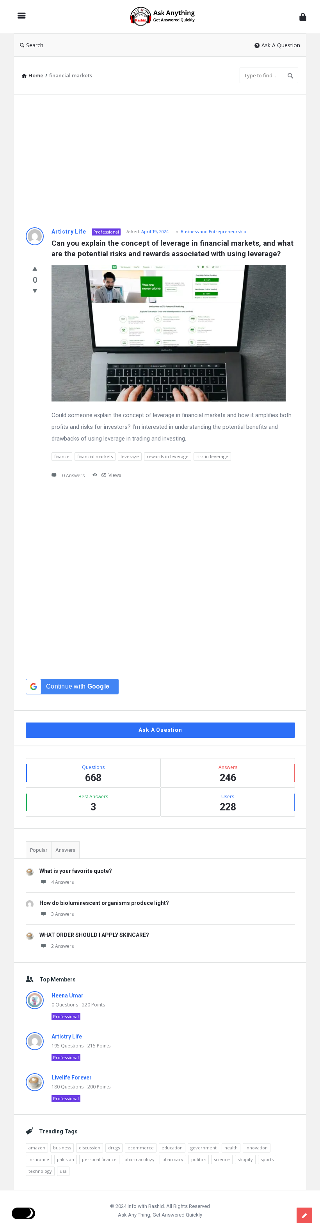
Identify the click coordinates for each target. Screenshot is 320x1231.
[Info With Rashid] (166, 16)
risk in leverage (212, 456)
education (172, 1148)
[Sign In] (302, 16)
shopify (245, 1159)
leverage (130, 456)
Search (34, 45)
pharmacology (139, 1159)
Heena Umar (68, 995)
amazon (36, 1148)
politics (198, 1159)
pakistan (65, 1159)
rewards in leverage (167, 456)
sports (267, 1159)
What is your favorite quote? (75, 871)
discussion (89, 1148)
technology (40, 1171)
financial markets (95, 456)
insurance (38, 1159)
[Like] (34, 268)
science (222, 1159)
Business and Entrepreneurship (213, 231)
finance (61, 456)
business (62, 1148)
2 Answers (62, 946)
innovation (256, 1148)
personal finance (99, 1159)
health (231, 1148)
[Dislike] (34, 291)
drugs (114, 1148)
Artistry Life (69, 231)
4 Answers (62, 882)
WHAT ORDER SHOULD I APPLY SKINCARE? (94, 935)
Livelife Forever (72, 1077)
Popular (38, 850)
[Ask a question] (304, 1215)
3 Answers (62, 914)
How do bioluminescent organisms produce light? (104, 903)
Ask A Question (280, 45)
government (203, 1148)
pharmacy (172, 1159)
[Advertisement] (160, 161)
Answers (65, 850)
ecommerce (141, 1148)
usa (63, 1171)
